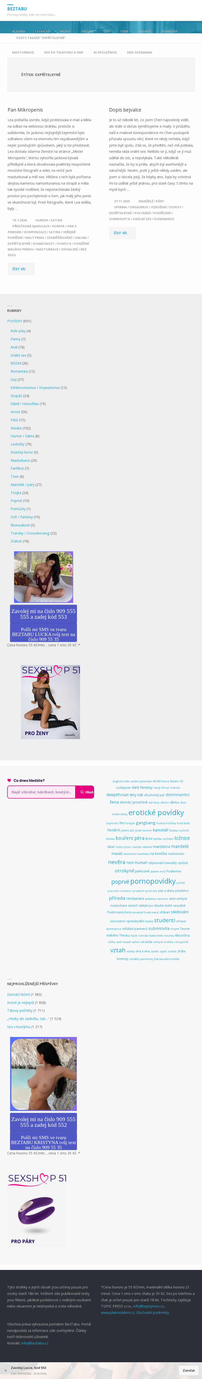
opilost (183, 863)
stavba (149, 921)
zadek (155, 951)
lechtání (168, 839)
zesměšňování (59, 237)
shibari (165, 912)
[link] (162, 52)
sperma (120, 207)
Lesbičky (17, 444)
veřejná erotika (163, 942)
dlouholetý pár (154, 795)
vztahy (131, 951)
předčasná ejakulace (31, 226)
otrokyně (124, 870)
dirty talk (136, 794)
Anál (14, 347)
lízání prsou (123, 847)
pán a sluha (166, 891)
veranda (146, 942)
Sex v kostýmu (18, 1026)
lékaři (111, 847)
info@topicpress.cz (148, 1306)
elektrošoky (119, 814)
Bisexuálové (20, 525)
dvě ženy (153, 802)
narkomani (176, 853)
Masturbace (20, 460)
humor (58, 226)
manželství (161, 846)
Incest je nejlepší (20, 1002)
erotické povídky (156, 812)
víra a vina (143, 951)
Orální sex (18, 355)
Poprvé (16, 500)
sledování (180, 912)
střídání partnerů (135, 928)
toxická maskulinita (150, 935)
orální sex (142, 219)
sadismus (150, 898)
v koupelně (181, 942)
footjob (130, 823)
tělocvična (182, 935)
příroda (117, 898)
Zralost (16, 541)
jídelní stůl (127, 830)
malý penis (34, 237)
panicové (142, 871)
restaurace (135, 898)
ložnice (182, 838)
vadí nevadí (123, 942)
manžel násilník (142, 847)
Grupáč (16, 395)
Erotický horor (22, 452)
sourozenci (118, 921)
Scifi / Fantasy (22, 517)
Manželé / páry (151, 201)
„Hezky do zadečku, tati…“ (28, 1018)
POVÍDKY (14, 321)
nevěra (116, 861)
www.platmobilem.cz (118, 1312)
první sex (151, 891)
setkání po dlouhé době (155, 905)
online (81, 237)
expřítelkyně (19, 243)
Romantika (19, 371)
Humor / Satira (48, 220)
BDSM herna (161, 781)
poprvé (120, 881)
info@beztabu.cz (34, 1343)
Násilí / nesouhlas (25, 403)
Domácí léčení (18, 994)
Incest (15, 411)
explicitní (112, 823)
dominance (164, 219)
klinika (110, 839)
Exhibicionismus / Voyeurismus (35, 387)
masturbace (47, 249)
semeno (162, 898)
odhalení (69, 249)
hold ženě (183, 823)
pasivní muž (158, 871)
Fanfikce (17, 468)
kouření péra (130, 838)
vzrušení (159, 207)
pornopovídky (153, 881)
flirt (121, 823)
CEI (181, 781)
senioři (133, 905)
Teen (15, 476)
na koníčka (158, 853)
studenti (164, 920)
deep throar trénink (167, 787)
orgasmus (139, 207)
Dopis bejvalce (125, 109)
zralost (172, 951)
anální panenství (141, 781)
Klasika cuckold (179, 830)
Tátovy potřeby (20, 1010)
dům (183, 802)
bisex (174, 781)
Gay (14, 379)
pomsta (64, 243)
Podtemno (174, 871)
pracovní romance (120, 891)
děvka (174, 802)
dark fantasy (142, 787)
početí (181, 882)
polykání (143, 213)
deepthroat (117, 794)
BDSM (16, 363)
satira (54, 232)
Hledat (90, 792)
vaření (136, 942)
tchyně (174, 929)
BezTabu (17, 8)
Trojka (16, 492)
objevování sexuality (163, 863)
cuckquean (123, 787)
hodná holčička (166, 823)
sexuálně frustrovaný (145, 912)
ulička (111, 942)
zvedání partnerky (141, 959)
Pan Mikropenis (25, 109)
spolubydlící (135, 921)
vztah (118, 950)
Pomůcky (18, 508)
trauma (169, 935)
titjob (134, 935)
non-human (137, 862)
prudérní (139, 891)
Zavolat (189, 1370)
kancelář (160, 830)
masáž (117, 853)
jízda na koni (143, 830)
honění (113, 830)
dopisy (175, 207)
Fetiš (14, 420)
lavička (157, 839)
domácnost (44, 243)
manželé (180, 846)
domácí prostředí (133, 802)
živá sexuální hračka (166, 959)
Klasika (16, 428)
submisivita (119, 219)
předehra (181, 891)
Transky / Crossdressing (30, 533)
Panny (15, 339)
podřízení (162, 213)
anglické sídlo (121, 781)
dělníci (164, 802)
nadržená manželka (136, 854)
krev (149, 838)
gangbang (145, 822)
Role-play (18, 330)
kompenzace (35, 232)
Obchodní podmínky (152, 1312)
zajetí (163, 951)
